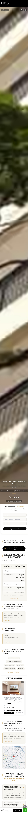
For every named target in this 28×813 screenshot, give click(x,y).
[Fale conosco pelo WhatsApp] (25, 810)
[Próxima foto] (26, 252)
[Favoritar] (4, 682)
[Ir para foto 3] (12, 694)
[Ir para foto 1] (10, 694)
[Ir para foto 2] (11, 694)
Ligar (18, 810)
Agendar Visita (15, 529)
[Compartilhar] (7, 682)
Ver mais (13, 598)
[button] (14, 757)
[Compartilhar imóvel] (25, 10)
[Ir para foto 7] (15, 694)
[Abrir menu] (25, 3)
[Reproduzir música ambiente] (25, 806)
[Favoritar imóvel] (21, 10)
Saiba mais (9, 713)
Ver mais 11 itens (13, 672)
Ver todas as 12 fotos (14, 501)
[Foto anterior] (2, 252)
